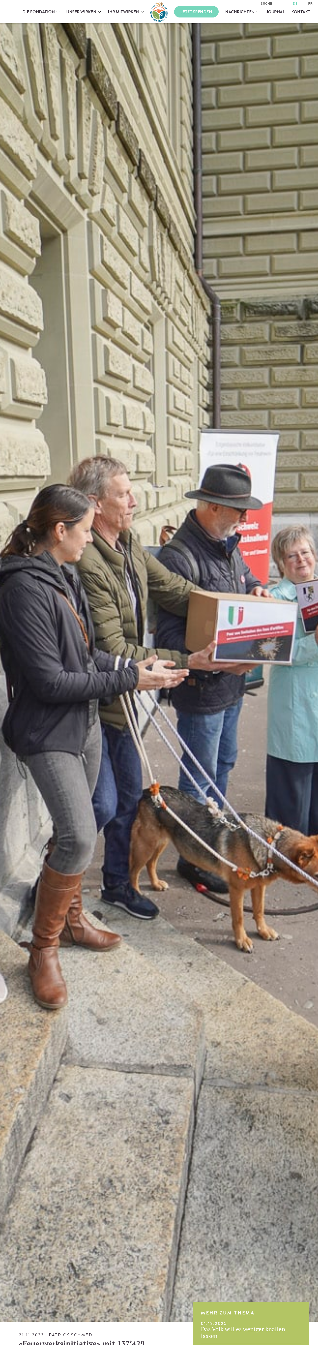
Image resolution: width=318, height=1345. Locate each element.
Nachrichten (240, 12)
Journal (275, 12)
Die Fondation (38, 12)
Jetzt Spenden (196, 12)
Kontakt (300, 12)
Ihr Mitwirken (123, 12)
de (295, 3)
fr (310, 3)
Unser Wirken (81, 12)
